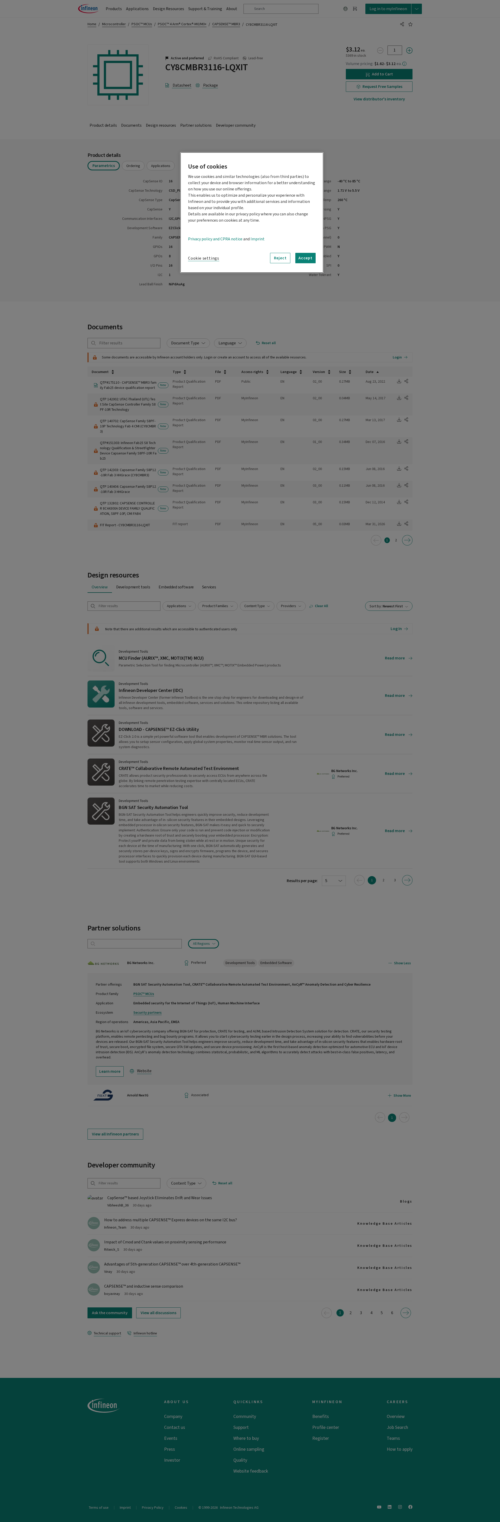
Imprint (258, 239)
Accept (305, 258)
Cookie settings (203, 258)
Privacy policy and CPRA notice (215, 239)
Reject (280, 258)
